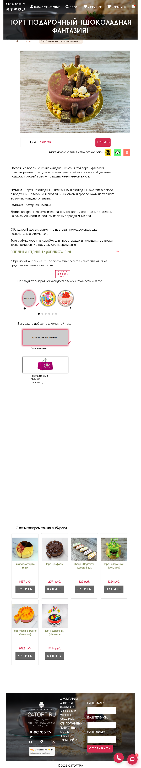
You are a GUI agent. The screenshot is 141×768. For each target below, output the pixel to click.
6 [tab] (57, 314)
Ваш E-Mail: (95, 703)
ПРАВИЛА (66, 736)
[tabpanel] (30, 298)
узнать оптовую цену (62, 274)
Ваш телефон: (97, 718)
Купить (25, 589)
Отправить (100, 748)
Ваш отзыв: (96, 732)
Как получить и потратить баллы (71, 728)
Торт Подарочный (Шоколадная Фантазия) (70, 27)
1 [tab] (39, 314)
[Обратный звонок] (118, 758)
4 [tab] (50, 314)
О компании (69, 699)
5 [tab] (53, 314)
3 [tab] (46, 314)
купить (104, 142)
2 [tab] (43, 314)
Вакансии (67, 719)
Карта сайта (68, 740)
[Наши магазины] (11, 10)
